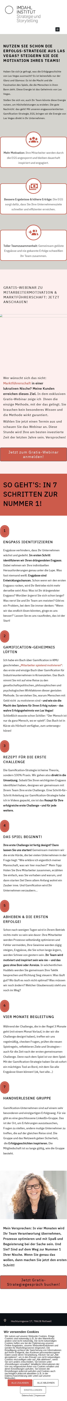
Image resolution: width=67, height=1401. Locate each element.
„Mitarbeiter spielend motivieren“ (40, 665)
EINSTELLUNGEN (33, 1390)
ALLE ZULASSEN (20, 1383)
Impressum (40, 1395)
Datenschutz (27, 1395)
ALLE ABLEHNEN (46, 1383)
